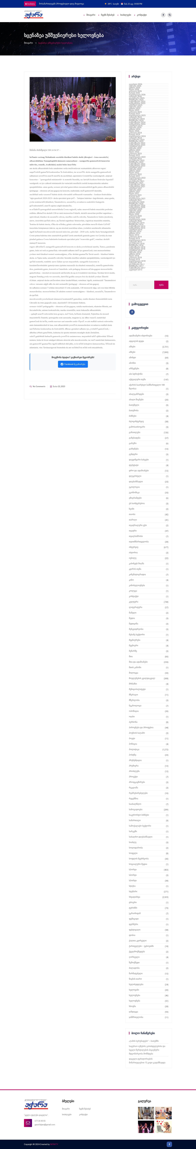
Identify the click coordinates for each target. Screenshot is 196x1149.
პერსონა (133, 722)
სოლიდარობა (136, 848)
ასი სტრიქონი (136, 374)
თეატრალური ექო (138, 525)
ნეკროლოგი (135, 705)
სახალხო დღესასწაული (140, 837)
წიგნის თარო (135, 979)
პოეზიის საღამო (137, 733)
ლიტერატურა (135, 607)
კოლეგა (133, 591)
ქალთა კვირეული (138, 940)
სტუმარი (133, 891)
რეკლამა (133, 787)
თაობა (132, 514)
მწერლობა (134, 700)
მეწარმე (133, 651)
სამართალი (135, 820)
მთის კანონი (135, 667)
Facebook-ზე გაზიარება (74, 364)
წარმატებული (136, 973)
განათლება (134, 432)
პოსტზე (132, 755)
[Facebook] (163, 15)
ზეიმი (131, 509)
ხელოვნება (134, 995)
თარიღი (133, 520)
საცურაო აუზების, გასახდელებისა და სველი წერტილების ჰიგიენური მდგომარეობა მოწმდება (147, 1050)
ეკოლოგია (134, 487)
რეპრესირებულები (138, 793)
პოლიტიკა (134, 749)
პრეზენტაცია (135, 760)
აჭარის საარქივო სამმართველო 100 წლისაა (147, 387)
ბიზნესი (132, 416)
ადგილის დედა (136, 341)
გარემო (133, 443)
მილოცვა (133, 673)
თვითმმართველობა (139, 541)
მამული (132, 612)
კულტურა (133, 602)
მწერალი (133, 694)
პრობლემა (134, 771)
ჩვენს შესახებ (107, 15)
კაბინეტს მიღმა (136, 563)
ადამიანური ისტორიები (140, 335)
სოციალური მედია (138, 864)
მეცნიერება (134, 640)
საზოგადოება (135, 809)
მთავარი (90, 15)
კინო (131, 580)
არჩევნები (134, 368)
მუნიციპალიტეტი (137, 689)
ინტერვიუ (133, 547)
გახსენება (134, 449)
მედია (132, 618)
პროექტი (133, 776)
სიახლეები (125, 15)
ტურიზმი (133, 908)
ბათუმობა (134, 410)
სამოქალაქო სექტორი (140, 826)
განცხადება (134, 438)
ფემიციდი (134, 919)
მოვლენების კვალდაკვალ (142, 678)
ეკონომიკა (134, 492)
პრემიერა (134, 766)
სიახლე (31, 4)
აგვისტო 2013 (135, 269)
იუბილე (132, 558)
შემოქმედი (134, 962)
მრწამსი (133, 684)
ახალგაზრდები (136, 394)
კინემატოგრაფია (137, 574)
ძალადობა (134, 968)
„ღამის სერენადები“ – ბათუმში (144, 1041)
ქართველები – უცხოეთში (141, 946)
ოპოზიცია (134, 711)
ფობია (132, 935)
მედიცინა (133, 623)
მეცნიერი (133, 645)
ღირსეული (134, 957)
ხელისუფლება (136, 984)
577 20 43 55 (40, 1121)
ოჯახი (132, 716)
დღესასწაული (136, 481)
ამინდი (132, 357)
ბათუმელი (134, 405)
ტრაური (133, 902)
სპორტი (133, 869)
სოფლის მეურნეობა (139, 858)
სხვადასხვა (134, 897)
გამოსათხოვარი (137, 427)
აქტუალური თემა (137, 379)
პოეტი (132, 738)
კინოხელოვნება (137, 585)
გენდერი (133, 454)
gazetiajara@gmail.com (45, 1125)
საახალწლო (135, 804)
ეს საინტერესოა (137, 503)
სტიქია (132, 886)
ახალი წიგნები (136, 399)
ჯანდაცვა (133, 1011)
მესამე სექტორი (137, 634)
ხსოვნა (132, 1006)
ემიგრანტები (135, 498)
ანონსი (132, 363)
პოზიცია (133, 744)
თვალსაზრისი (136, 536)
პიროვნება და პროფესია (141, 727)
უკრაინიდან (135, 913)
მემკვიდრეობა (136, 629)
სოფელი (133, 853)
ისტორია (133, 552)
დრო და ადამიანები (139, 470)
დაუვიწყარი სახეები (139, 459)
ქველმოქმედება (137, 951)
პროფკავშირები (137, 782)
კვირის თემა (135, 569)
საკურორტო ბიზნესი (139, 815)
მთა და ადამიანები (138, 662)
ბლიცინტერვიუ (136, 421)
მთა (131, 656)
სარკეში (133, 831)
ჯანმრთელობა (136, 1017)
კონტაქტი (142, 15)
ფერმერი (133, 924)
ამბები (132, 346)
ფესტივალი (134, 930)
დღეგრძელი (135, 476)
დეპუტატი (134, 465)
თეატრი (133, 531)
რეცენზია (133, 798)
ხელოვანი (134, 990)
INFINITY (54, 1144)
